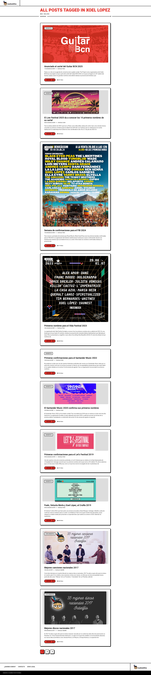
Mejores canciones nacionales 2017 (61, 567)
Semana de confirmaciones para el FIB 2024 (65, 230)
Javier (64, 122)
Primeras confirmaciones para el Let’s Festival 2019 (68, 454)
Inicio (41, 14)
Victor (63, 68)
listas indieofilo (49, 534)
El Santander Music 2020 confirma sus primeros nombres (71, 408)
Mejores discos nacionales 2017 (59, 628)
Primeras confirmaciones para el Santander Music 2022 (70, 358)
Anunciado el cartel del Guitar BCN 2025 (63, 66)
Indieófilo (62, 570)
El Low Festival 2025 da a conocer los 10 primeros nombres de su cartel (74, 119)
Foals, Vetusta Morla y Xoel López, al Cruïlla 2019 (67, 505)
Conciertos (48, 28)
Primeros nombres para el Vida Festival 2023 (65, 325)
